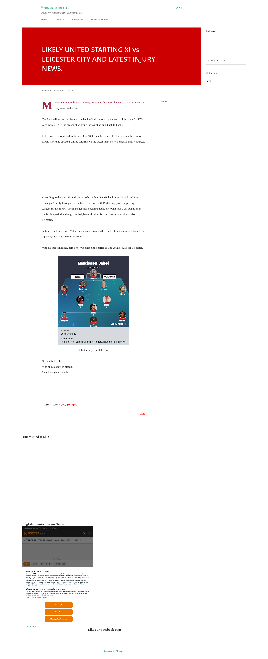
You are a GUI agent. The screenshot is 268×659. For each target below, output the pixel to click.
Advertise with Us (99, 19)
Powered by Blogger (113, 651)
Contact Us (77, 19)
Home (44, 19)
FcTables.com (30, 626)
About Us (59, 19)
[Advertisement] (93, 163)
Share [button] (164, 102)
